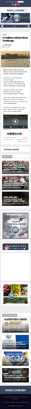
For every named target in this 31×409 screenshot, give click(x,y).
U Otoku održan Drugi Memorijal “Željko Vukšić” (14, 200)
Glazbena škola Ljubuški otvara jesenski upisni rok (14, 327)
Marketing (12, 402)
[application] (15, 122)
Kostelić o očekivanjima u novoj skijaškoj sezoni (22, 139)
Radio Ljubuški (7, 45)
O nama (18, 402)
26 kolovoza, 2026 (10, 330)
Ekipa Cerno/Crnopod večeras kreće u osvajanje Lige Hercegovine (14, 377)
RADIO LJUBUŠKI (15, 10)
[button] (26, 26)
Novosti (11, 165)
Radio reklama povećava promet (15, 405)
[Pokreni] (5, 127)
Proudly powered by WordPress (11, 396)
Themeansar (15, 398)
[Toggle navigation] (14, 26)
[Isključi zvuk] (23, 127)
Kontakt (7, 402)
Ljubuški (6, 165)
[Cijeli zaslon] (26, 127)
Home (3, 402)
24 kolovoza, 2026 (10, 380)
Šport (4, 34)
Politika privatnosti (25, 402)
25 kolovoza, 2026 (10, 346)
